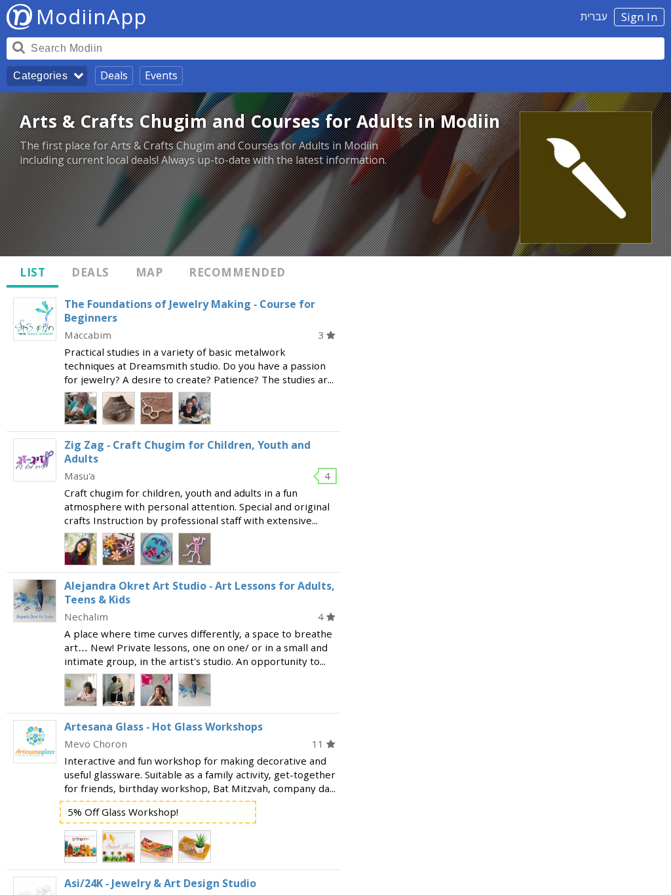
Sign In (639, 17)
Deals (114, 75)
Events (161, 75)
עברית (594, 16)
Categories (40, 75)
